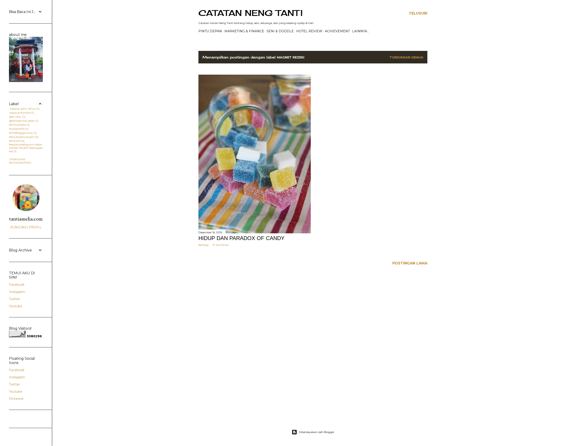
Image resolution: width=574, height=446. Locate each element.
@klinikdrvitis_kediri (23, 120)
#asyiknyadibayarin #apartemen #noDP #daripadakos (26, 148)
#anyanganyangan (23, 137)
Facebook (16, 285)
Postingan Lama (409, 263)
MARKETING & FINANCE (244, 31)
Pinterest (16, 399)
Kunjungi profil (26, 227)
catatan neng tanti (250, 13)
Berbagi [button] (203, 245)
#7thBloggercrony (22, 132)
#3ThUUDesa (18, 124)
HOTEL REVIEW (309, 31)
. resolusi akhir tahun (23, 108)
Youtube (15, 306)
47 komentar (220, 245)
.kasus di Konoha (21, 112)
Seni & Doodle (280, 31)
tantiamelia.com (26, 218)
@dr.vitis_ (16, 116)
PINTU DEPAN (210, 31)
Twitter (14, 299)
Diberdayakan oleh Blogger (316, 432)
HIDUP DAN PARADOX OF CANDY (241, 238)
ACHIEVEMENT (337, 31)
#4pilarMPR (18, 128)
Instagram (17, 292)
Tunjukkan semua (406, 57)
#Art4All (16, 141)
